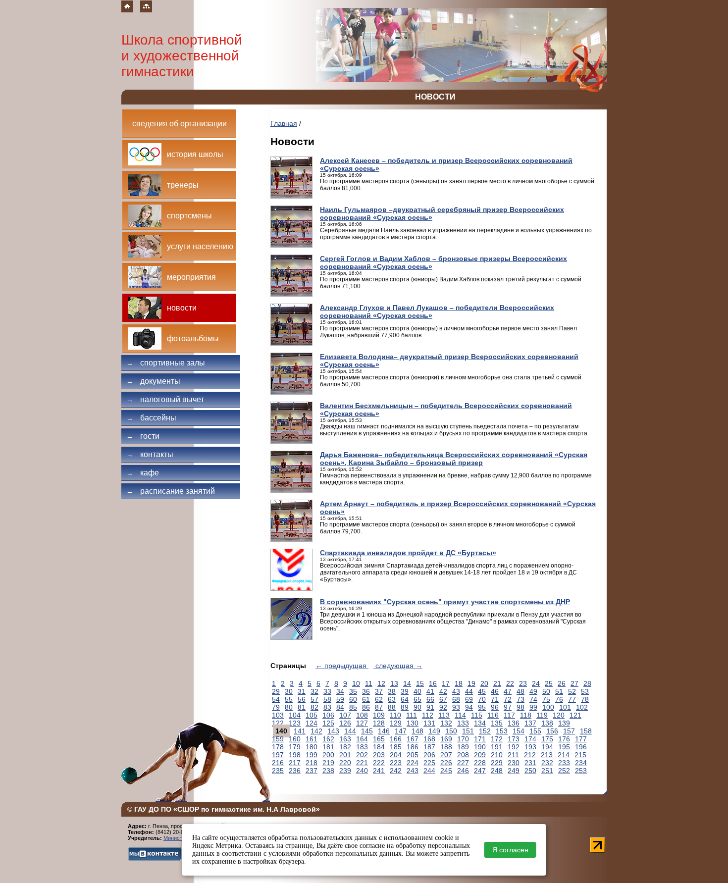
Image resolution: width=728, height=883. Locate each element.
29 (276, 691)
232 (547, 763)
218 (311, 763)
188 (446, 747)
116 (493, 715)
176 (564, 739)
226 (446, 763)
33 (327, 691)
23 (523, 683)
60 (353, 699)
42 (443, 691)
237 (311, 771)
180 (311, 747)
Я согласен (510, 850)
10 (356, 683)
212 (530, 755)
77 (572, 699)
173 (514, 739)
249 (514, 771)
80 (289, 707)
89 (405, 707)
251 (547, 771)
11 (368, 683)
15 (420, 683)
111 (411, 715)
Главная (283, 123)
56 (302, 699)
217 (295, 763)
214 (564, 755)
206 (429, 755)
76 (559, 699)
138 (547, 723)
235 (278, 771)
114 (460, 715)
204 (396, 755)
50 (546, 691)
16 (433, 683)
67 (443, 699)
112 (427, 715)
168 (429, 739)
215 (580, 755)
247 (480, 771)
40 (417, 691)
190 (480, 747)
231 (530, 763)
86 (366, 707)
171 (480, 739)
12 (381, 683)
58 (327, 699)
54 (276, 699)
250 (530, 771)
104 (295, 715)
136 (514, 723)
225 (429, 763)
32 (314, 691)
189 (463, 747)
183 (362, 747)
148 (417, 731)
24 (536, 683)
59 (340, 699)
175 (547, 739)
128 (379, 723)
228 (480, 763)
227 (463, 763)
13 (394, 683)
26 (562, 683)
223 (396, 763)
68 (456, 699)
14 (407, 683)
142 (316, 731)
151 (468, 731)
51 (559, 691)
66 (430, 699)
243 (412, 771)
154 (518, 731)
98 (520, 707)
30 (289, 691)
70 (482, 699)
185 (396, 747)
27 (574, 683)
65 (417, 699)
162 (328, 739)
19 (471, 683)
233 (564, 763)
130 (412, 723)
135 (497, 723)
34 (340, 691)
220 (345, 763)
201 (345, 755)
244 (429, 771)
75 (546, 699)
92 (443, 707)
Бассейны (151, 418)
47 (508, 691)
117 (509, 715)
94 (469, 707)
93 (456, 707)
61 (366, 699)
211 (513, 755)
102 (582, 707)
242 (396, 771)
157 (569, 731)
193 (530, 747)
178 (278, 747)
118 (525, 715)
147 (401, 731)
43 (456, 691)
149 (434, 731)
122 (278, 723)
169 (446, 739)
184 (379, 747)
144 (350, 731)
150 (451, 731)
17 (446, 683)
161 (311, 739)
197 (278, 755)
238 (328, 771)
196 (581, 747)
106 (328, 715)
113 (444, 715)
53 (585, 691)
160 (295, 739)
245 (446, 771)
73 (520, 699)
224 (412, 763)
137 (530, 723)
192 (514, 747)
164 (362, 739)
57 (314, 699)
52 (572, 691)
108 (362, 715)
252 (564, 771)
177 (581, 739)
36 (366, 691)
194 (547, 747)
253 (581, 771)
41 (430, 691)
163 (345, 739)
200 (328, 755)
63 (392, 699)
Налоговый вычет (165, 399)
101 (565, 707)
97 (508, 707)
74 (533, 699)
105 (311, 715)
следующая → (397, 666)
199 (311, 755)
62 (379, 699)
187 (429, 747)
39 (405, 691)
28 (587, 683)
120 (559, 715)
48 (520, 691)
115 (476, 715)
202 (362, 755)
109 (379, 715)
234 (581, 763)
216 (278, 763)
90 (417, 707)
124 (311, 723)
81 (302, 707)
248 (497, 771)
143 (333, 731)
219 (328, 763)
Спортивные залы (165, 363)
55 (289, 699)
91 (430, 707)
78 (585, 699)
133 (463, 723)
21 (497, 683)
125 (328, 723)
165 (379, 739)
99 (533, 707)
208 (463, 755)
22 (510, 683)
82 (314, 707)
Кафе (142, 472)
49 (533, 691)
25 (549, 683)
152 (485, 731)
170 (463, 739)
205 (412, 755)
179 (295, 747)
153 (502, 731)
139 (564, 723)
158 (586, 731)
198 (295, 755)
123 (295, 723)
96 (495, 707)
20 (484, 683)
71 (495, 699)
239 (345, 771)
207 (446, 755)
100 (548, 707)
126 (345, 723)
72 (508, 699)
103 (278, 715)
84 (340, 707)
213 (547, 755)
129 (396, 723)
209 (480, 755)
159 (278, 739)
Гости (142, 436)
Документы (153, 381)
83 (327, 707)
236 (295, 771)
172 (497, 739)
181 (328, 747)
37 (379, 691)
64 (405, 699)
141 (300, 731)
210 (497, 755)
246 (463, 771)
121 (575, 715)
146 (384, 731)
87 (379, 707)
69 (469, 699)
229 (497, 763)
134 (480, 723)
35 (353, 691)
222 (379, 763)
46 (495, 691)
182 (345, 747)
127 (362, 723)
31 (302, 691)
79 (276, 707)
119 (542, 715)
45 (482, 691)
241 (379, 771)
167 (412, 739)
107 (345, 715)
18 (459, 683)
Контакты (149, 454)
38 (392, 691)
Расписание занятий (170, 491)
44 (469, 691)
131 (429, 723)
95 (482, 707)
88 (392, 707)
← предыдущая (341, 666)
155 (535, 731)
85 (353, 707)
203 (379, 755)
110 (395, 715)
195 (564, 747)
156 (552, 731)
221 (362, 763)
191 (497, 747)
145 (367, 731)
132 (446, 723)
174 (530, 739)
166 (396, 739)
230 (514, 763)
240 (362, 771)
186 (412, 747)
